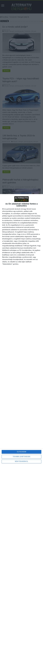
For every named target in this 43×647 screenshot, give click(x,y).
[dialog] (21, 420)
